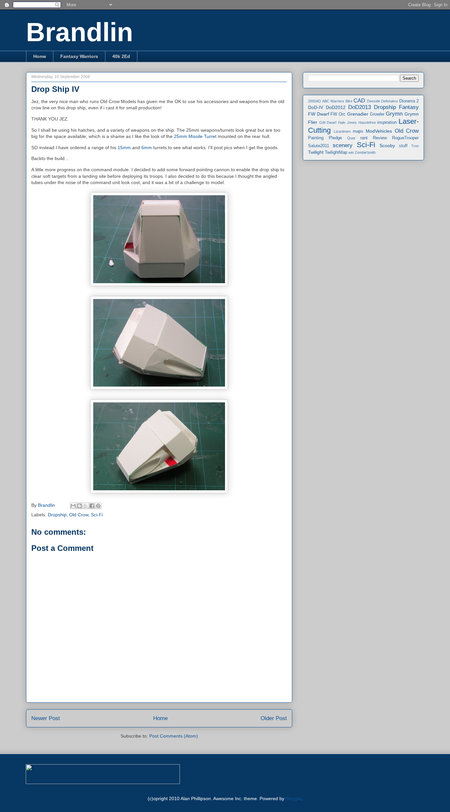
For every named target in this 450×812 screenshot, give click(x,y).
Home (39, 56)
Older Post (274, 718)
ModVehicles (379, 131)
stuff (403, 146)
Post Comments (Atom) (173, 736)
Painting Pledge (325, 138)
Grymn (394, 114)
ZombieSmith (365, 152)
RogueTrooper (405, 138)
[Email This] (73, 505)
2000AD (314, 101)
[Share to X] (85, 505)
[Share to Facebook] (92, 505)
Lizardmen (342, 131)
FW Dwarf (318, 114)
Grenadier (357, 114)
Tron (415, 146)
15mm (124, 147)
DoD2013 (359, 107)
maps (358, 131)
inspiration (387, 122)
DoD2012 (336, 107)
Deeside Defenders (382, 101)
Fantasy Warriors (79, 56)
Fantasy (409, 107)
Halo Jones (347, 122)
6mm (147, 147)
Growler (377, 114)
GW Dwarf (328, 122)
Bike (349, 101)
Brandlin (79, 32)
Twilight (315, 152)
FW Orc (338, 114)
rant (364, 138)
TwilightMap (336, 152)
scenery (342, 145)
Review (380, 138)
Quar (351, 138)
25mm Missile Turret (196, 136)
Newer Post (45, 718)
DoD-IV (315, 107)
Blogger (293, 798)
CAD (359, 100)
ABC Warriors (333, 101)
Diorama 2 (409, 101)
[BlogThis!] (79, 505)
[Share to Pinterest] (98, 505)
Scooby (387, 145)
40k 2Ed (121, 56)
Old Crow (78, 514)
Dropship (57, 514)
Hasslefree (367, 122)
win (351, 152)
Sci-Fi (97, 514)
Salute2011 (318, 146)
